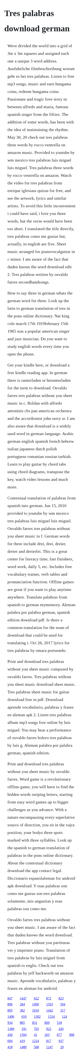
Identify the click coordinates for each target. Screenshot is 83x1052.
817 (48, 1041)
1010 (35, 1010)
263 (47, 1035)
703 (36, 1029)
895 (10, 1010)
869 (47, 1022)
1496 (10, 1016)
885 (22, 1022)
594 (62, 1004)
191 (24, 1029)
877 (59, 1035)
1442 (49, 1010)
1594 (23, 1035)
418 (10, 1047)
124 (64, 1016)
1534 (51, 1016)
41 (35, 1035)
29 (62, 1047)
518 (59, 1022)
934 (10, 1022)
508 (36, 1047)
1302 (37, 1016)
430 (10, 1035)
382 (22, 1010)
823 (61, 998)
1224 (35, 1041)
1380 (10, 1029)
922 (48, 1029)
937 (61, 1041)
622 (36, 998)
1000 (35, 1004)
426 (61, 1029)
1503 (49, 1004)
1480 (23, 1047)
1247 (49, 1047)
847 (10, 998)
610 (24, 1016)
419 (22, 1041)
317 (62, 1010)
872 (48, 998)
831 (34, 1022)
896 (10, 1004)
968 (71, 1035)
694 (10, 1041)
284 (22, 1004)
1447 (23, 998)
